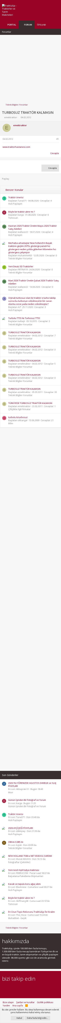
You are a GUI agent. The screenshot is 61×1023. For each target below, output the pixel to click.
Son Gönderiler (10, 775)
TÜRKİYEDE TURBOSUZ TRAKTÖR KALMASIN (30, 403)
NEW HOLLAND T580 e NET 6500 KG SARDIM (30, 855)
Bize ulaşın (8, 1002)
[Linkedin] (16, 987)
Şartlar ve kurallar (25, 1002)
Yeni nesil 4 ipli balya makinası (23, 870)
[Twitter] (34, 987)
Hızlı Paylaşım (15, 203)
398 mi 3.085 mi (15, 841)
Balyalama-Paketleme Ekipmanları (25, 876)
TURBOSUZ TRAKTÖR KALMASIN (24, 332)
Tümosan (13, 217)
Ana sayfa (17, 1005)
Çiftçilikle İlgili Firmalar (19, 409)
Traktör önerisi (15, 197)
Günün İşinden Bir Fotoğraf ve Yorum (27, 799)
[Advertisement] (30, 67)
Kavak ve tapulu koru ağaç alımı (24, 883)
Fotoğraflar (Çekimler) (19, 862)
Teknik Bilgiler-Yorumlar (20, 258)
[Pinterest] (22, 987)
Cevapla (54, 153)
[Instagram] (10, 987)
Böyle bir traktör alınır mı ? (21, 211)
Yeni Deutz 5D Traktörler (20, 266)
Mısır (10, 792)
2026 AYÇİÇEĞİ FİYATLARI (20, 828)
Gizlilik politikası (45, 1002)
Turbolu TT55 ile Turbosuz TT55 (24, 318)
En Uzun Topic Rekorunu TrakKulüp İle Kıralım (31, 911)
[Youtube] (40, 987)
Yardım (6, 1005)
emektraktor (10, 117)
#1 (57, 139)
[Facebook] (4, 987)
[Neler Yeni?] (51, 24)
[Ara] (56, 24)
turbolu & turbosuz (18, 417)
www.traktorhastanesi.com (16, 146)
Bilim (10, 423)
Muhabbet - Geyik (17, 918)
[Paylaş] (53, 139)
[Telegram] (28, 987)
